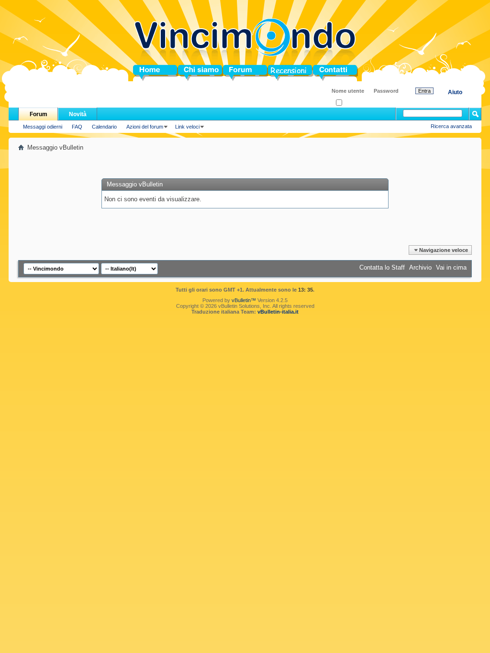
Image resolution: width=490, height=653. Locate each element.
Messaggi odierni (42, 127)
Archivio (420, 267)
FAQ (77, 127)
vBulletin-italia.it (278, 312)
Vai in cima (451, 267)
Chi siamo (193, 72)
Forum (233, 72)
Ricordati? (354, 103)
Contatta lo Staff (382, 267)
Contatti (324, 72)
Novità (78, 114)
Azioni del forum (144, 127)
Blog (275, 72)
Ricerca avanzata (451, 126)
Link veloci (187, 127)
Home (141, 72)
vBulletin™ (244, 300)
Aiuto (455, 92)
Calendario (104, 127)
